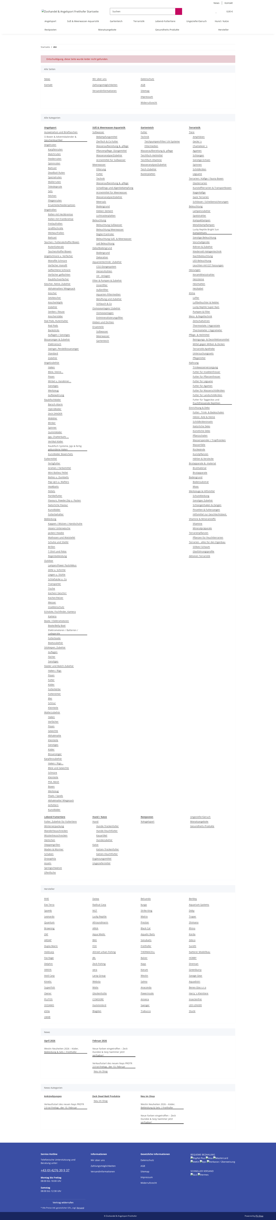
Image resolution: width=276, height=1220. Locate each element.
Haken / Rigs (54, 670)
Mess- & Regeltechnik (200, 316)
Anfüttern (53, 805)
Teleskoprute (55, 186)
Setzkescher (54, 297)
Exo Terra (49, 904)
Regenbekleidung (57, 555)
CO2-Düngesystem (106, 266)
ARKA (95, 928)
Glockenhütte (99, 993)
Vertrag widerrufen (63, 1202)
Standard (53, 353)
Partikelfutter (55, 495)
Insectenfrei (195, 999)
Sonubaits (146, 940)
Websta (96, 981)
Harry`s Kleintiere (198, 993)
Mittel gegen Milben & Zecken (209, 344)
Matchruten (54, 154)
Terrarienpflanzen (198, 532)
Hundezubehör (104, 840)
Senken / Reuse (56, 311)
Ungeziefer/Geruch (200, 816)
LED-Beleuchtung (202, 260)
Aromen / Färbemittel (59, 467)
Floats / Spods (55, 795)
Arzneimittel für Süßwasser (111, 159)
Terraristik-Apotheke (204, 348)
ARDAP (47, 940)
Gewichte (53, 730)
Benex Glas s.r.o (197, 987)
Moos (196, 486)
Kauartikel (101, 835)
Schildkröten (199, 169)
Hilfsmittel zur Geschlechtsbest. (210, 514)
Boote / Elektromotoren (56, 620)
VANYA (47, 969)
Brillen (51, 546)
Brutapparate (200, 472)
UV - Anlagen (103, 275)
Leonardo (49, 916)
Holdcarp (49, 951)
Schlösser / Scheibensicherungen (210, 201)
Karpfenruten (55, 149)
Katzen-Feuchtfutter (107, 853)
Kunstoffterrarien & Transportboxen (212, 187)
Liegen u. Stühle (56, 574)
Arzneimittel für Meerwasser (111, 192)
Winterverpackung (54, 826)
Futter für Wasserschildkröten (209, 390)
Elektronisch (54, 344)
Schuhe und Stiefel (58, 542)
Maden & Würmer (53, 849)
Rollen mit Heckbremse (60, 214)
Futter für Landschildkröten (207, 395)
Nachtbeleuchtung (203, 255)
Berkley (193, 898)
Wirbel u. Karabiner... (59, 381)
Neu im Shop (101, 1071)
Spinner (52, 427)
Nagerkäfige (199, 192)
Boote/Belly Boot (56, 625)
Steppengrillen (52, 844)
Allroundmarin (100, 922)
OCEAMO (49, 1005)
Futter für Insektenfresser (206, 371)
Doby (191, 910)
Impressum (147, 96)
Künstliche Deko (201, 430)
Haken (51, 367)
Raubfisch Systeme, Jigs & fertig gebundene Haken (65, 447)
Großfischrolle (55, 228)
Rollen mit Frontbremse (60, 218)
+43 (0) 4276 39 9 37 (55, 1170)
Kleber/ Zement (104, 210)
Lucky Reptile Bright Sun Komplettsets (206, 231)
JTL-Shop (259, 1216)
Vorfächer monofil (57, 265)
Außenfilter (102, 289)
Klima (192, 293)
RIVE (46, 898)
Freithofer (146, 945)
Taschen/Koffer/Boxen (59, 251)
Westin (144, 975)
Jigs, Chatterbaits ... (58, 436)
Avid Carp (49, 975)
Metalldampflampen (204, 224)
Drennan (193, 963)
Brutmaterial (199, 467)
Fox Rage (49, 957)
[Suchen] (178, 11)
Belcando (146, 898)
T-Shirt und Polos (57, 551)
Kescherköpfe (55, 302)
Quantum (49, 922)
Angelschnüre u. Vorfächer (58, 255)
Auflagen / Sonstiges (59, 334)
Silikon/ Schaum (201, 546)
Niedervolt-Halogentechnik (207, 251)
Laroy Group (99, 975)
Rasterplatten (148, 173)
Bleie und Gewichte (58, 767)
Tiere (191, 132)
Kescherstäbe (55, 316)
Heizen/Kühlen (104, 271)
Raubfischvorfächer (58, 279)
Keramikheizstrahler (204, 274)
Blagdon (96, 1011)
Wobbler (52, 418)
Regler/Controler (105, 234)
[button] (209, 11)
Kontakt (229, 2)
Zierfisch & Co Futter (107, 141)
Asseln (47, 863)
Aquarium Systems (199, 904)
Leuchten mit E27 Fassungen (208, 265)
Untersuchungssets (203, 353)
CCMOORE (98, 999)
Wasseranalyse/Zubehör (109, 155)
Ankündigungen (53, 1096)
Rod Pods (53, 325)
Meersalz (101, 201)
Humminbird (99, 1005)
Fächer (51, 656)
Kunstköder (54, 509)
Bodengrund (103, 206)
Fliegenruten (55, 200)
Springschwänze (53, 867)
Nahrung (194, 362)
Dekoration (102, 257)
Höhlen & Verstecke (203, 458)
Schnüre (52, 772)
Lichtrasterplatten (105, 215)
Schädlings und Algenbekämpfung (114, 187)
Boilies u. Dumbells (58, 477)
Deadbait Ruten (56, 172)
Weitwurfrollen (56, 232)
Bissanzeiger (55, 754)
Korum (144, 969)
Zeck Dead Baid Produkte (106, 1096)
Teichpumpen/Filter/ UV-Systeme (162, 141)
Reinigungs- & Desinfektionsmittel (211, 339)
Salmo (144, 981)
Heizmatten (199, 283)
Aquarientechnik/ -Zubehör (107, 261)
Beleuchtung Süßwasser (109, 224)
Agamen (197, 150)
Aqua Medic (98, 934)
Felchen (52, 195)
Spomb (48, 910)
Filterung (101, 169)
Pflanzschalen (200, 435)
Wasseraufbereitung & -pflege (112, 146)
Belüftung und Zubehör (109, 298)
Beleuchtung (99, 220)
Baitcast (52, 167)
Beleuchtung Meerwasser (110, 229)
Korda (192, 934)
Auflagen (52, 652)
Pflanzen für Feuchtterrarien (208, 537)
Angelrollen (50, 209)
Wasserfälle (199, 444)
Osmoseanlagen (105, 312)
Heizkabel (198, 288)
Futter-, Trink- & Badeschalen (208, 412)
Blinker (52, 422)
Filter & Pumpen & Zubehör (107, 280)
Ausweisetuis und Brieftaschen (60, 132)
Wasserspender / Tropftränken (209, 440)
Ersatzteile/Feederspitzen (61, 205)
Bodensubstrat (201, 481)
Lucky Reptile (99, 916)
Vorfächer (53, 721)
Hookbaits (53, 486)
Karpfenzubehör (53, 758)
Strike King (146, 910)
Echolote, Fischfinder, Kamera (60, 611)
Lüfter (196, 297)
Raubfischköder (52, 399)
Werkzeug (53, 390)
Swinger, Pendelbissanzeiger (63, 348)
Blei (50, 698)
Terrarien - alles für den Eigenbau (207, 542)
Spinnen (197, 164)
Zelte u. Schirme (56, 569)
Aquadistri (194, 981)
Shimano (193, 922)
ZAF (46, 934)
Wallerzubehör (52, 712)
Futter (51, 679)
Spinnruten (54, 163)
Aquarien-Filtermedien (108, 294)
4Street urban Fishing (104, 951)
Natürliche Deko (201, 426)
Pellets (51, 491)
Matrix (144, 916)
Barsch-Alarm (55, 404)
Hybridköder (54, 408)
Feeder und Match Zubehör (59, 665)
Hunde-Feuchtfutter (107, 830)
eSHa (47, 1011)
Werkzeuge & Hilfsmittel (202, 491)
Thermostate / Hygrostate (206, 325)
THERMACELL (148, 951)
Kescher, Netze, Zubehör (57, 283)
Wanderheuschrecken (56, 830)
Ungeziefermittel (101, 863)
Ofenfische (50, 872)
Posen (51, 376)
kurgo (144, 904)
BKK (94, 940)
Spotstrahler (199, 215)
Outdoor (48, 560)
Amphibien (199, 136)
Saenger (145, 1005)
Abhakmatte (54, 735)
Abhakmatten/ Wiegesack (61, 288)
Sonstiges (53, 385)
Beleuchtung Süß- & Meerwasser (113, 238)
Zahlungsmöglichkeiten (104, 84)
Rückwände (199, 449)
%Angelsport (147, 821)
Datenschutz (147, 78)
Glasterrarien (200, 183)
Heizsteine (198, 279)
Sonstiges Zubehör (203, 500)
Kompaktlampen (201, 220)
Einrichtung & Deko (199, 407)
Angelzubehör (51, 362)
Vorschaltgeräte (201, 242)
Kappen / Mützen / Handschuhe (65, 523)
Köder (51, 684)
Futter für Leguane (203, 381)
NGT (94, 910)
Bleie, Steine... (55, 371)
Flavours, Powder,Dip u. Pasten (64, 500)
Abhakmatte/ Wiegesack (61, 800)
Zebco (192, 940)
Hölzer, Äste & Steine (204, 416)
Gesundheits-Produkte (202, 826)
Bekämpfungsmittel (106, 136)
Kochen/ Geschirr (57, 593)
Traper (192, 916)
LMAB (47, 1016)
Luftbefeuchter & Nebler (206, 302)
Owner (47, 993)
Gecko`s (197, 141)
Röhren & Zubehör (203, 246)
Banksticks (53, 330)
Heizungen (194, 269)
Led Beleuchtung (105, 243)
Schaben (49, 853)
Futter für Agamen (202, 385)
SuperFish (49, 987)
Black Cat (145, 928)
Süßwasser (98, 132)
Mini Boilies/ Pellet (58, 472)
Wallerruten (54, 181)
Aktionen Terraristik (199, 555)
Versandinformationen (104, 90)
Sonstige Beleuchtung (204, 237)
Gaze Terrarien (201, 197)
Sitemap (145, 90)
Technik (100, 178)
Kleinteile (53, 707)
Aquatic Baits (148, 934)
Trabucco (146, 1011)
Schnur (52, 703)
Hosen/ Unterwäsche (59, 528)
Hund (95, 821)
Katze (95, 844)
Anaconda (146, 987)
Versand (80, 1207)
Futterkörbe (54, 689)
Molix (95, 987)
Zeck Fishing (99, 963)
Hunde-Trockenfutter (107, 826)
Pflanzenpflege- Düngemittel (111, 150)
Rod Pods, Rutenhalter (56, 320)
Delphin (48, 963)
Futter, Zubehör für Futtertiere (60, 821)
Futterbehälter (56, 514)
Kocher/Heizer (55, 597)
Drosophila (50, 858)
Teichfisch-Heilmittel (152, 155)
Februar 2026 (99, 1040)
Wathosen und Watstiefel (61, 537)
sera (94, 969)
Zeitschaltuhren (201, 320)
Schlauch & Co (104, 303)
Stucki (192, 1011)
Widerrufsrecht (149, 102)
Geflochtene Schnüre (59, 269)
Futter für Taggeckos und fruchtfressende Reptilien (206, 401)
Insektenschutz (56, 606)
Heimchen (49, 840)
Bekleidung (50, 518)
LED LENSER (195, 1005)
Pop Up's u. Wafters (58, 481)
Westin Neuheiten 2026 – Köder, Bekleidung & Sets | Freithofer (61, 1050)
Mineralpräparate (202, 528)
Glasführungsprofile (203, 551)
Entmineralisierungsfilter (109, 317)
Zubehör (52, 306)
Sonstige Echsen (201, 159)
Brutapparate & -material (202, 463)
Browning (49, 928)
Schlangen (198, 155)
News (216, 2)
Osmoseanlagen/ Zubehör (106, 308)
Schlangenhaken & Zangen (207, 505)
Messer (52, 602)
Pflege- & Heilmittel (199, 334)
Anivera (145, 999)
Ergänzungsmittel (101, 858)
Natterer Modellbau (199, 951)
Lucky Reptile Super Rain (206, 306)
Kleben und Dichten (103, 322)
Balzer (144, 957)
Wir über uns (99, 78)
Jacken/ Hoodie (56, 532)
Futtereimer (54, 693)
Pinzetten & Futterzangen (206, 509)
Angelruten (50, 144)
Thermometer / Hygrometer (207, 330)
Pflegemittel (199, 357)
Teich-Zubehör (148, 169)
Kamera (52, 616)
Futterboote (54, 638)
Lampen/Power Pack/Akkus (62, 565)
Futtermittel (50, 458)
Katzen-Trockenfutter (107, 849)
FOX (94, 945)
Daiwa (95, 898)
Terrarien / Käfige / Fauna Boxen (206, 178)
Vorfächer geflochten (59, 274)
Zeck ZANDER (55, 413)
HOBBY (192, 957)
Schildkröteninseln (203, 421)
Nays (143, 963)
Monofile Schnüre (57, 260)
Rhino (192, 928)
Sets (50, 191)
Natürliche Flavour (58, 505)
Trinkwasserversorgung (205, 367)
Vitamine (197, 523)
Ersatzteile (98, 326)
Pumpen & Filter (201, 311)
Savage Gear (195, 975)
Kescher (52, 293)
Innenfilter (101, 285)
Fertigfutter (54, 463)
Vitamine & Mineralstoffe (202, 518)
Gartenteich (102, 340)
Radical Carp (99, 904)
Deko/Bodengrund (102, 247)
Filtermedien (151, 146)
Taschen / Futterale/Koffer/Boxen (61, 242)
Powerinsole (147, 993)
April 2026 (49, 1040)
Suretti (192, 945)
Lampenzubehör (201, 210)
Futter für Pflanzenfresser (206, 376)
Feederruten (54, 158)
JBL (94, 957)
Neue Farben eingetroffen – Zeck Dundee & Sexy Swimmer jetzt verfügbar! (109, 1052)
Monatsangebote (199, 821)
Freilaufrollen (55, 223)
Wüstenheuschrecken (55, 835)
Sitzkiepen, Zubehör (54, 647)
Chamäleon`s (200, 146)
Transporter (54, 583)
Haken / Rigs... (55, 763)
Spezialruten (55, 177)
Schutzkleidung (201, 495)
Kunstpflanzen (200, 454)
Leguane (197, 173)
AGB (143, 84)
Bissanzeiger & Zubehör (57, 339)
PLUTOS (48, 999)
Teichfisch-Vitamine (151, 159)
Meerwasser (99, 164)
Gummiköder (55, 432)
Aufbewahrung (56, 395)
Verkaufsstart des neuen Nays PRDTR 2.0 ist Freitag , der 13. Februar (112, 1065)
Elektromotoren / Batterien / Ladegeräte (63, 632)
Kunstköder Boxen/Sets (60, 454)
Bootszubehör (55, 642)
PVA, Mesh (53, 781)
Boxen (51, 786)
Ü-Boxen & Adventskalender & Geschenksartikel (60, 138)
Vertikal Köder (55, 441)
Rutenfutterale (56, 246)
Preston (145, 922)
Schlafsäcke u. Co (57, 579)
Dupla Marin (51, 945)
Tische (51, 588)
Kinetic (48, 981)
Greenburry (195, 969)
